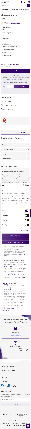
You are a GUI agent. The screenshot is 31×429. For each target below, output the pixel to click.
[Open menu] (2, 2)
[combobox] (14, 5)
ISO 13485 (6, 423)
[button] (28, 5)
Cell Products (14, 9)
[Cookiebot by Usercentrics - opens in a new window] (22, 185)
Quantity (4, 86)
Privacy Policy (24, 200)
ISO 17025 (15, 423)
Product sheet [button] (7, 101)
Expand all (25, 141)
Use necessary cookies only (15, 242)
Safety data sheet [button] (8, 109)
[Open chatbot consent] (28, 426)
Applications (5, 9)
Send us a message (15, 335)
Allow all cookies (15, 235)
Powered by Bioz (6, 310)
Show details (24, 230)
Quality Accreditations (11, 421)
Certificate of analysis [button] (9, 105)
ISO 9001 (23, 421)
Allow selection (15, 239)
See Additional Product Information (10, 65)
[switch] (27, 215)
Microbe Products (24, 9)
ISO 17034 (25, 423)
